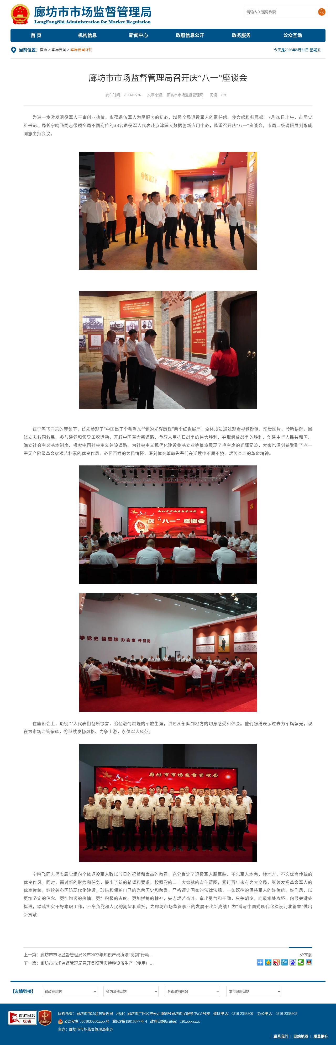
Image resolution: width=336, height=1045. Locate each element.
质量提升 (320, 1036)
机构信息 (87, 35)
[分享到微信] (301, 962)
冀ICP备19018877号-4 (129, 1021)
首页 (43, 50)
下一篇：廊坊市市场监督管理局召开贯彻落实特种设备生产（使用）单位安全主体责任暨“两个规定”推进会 (89, 963)
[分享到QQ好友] (309, 962)
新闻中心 (138, 35)
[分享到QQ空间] (268, 962)
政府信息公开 (190, 35)
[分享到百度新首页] (293, 962)
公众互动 (292, 35)
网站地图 (300, 1036)
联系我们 (281, 1036)
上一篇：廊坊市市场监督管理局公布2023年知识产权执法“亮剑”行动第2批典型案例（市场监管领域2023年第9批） (89, 955)
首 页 (36, 35)
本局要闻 (58, 50)
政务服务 (241, 35)
